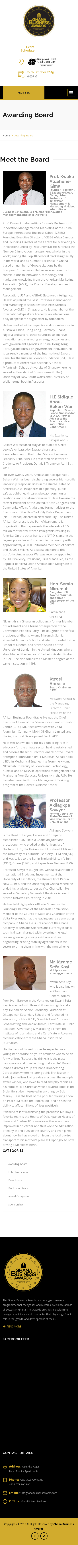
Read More (14, 1326)
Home (6, 135)
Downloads (15, 1180)
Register (24, 92)
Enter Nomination (18, 1172)
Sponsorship (15, 1204)
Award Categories (18, 1196)
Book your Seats (18, 1188)
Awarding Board (17, 1164)
